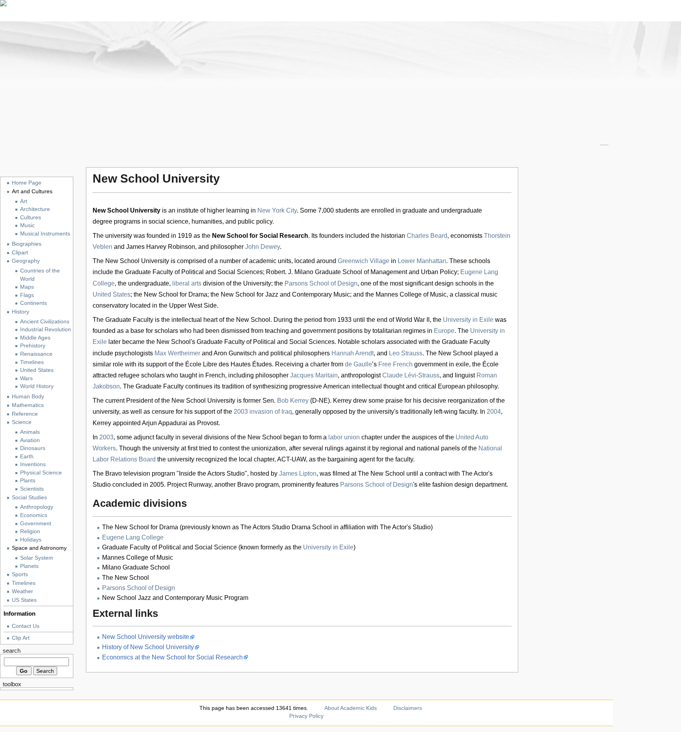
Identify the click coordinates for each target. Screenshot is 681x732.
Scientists (32, 489)
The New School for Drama (140, 527)
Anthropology (36, 507)
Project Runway (189, 484)
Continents (33, 303)
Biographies (26, 244)
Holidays (30, 540)
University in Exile (468, 319)
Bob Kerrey (293, 400)
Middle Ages (35, 338)
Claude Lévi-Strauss (410, 375)
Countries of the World (40, 275)
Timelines (32, 362)
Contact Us (25, 626)
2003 (106, 437)
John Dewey (262, 246)
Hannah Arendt (352, 353)
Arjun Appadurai (164, 423)
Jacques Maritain (314, 375)
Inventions (33, 464)
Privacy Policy (306, 716)
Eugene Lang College (133, 537)
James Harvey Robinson (160, 246)
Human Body (28, 396)
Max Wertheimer (177, 353)
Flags (27, 295)
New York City (277, 210)
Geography (26, 261)
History (20, 311)
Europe (444, 330)
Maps (27, 287)
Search (11, 651)
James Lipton (297, 473)
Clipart (20, 252)
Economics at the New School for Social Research (172, 657)
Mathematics (28, 405)
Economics (33, 515)
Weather (22, 591)
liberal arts (186, 283)
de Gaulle (358, 364)
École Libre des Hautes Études (228, 364)
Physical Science (41, 473)
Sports (20, 574)
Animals (30, 432)
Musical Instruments (45, 234)
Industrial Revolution (45, 329)
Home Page (26, 182)
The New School (125, 577)
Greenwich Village (363, 261)
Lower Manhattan (422, 261)
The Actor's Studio (405, 527)
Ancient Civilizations (44, 322)
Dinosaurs (32, 448)
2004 (494, 411)
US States (24, 600)
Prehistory (32, 346)
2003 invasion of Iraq (263, 411)
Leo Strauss (405, 353)
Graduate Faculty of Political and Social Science (169, 547)
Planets (29, 566)
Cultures (30, 217)
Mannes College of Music (411, 294)
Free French (395, 364)
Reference (25, 414)
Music (27, 225)
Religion (30, 531)
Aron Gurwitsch (235, 353)
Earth (26, 456)
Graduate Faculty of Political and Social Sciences (194, 272)
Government (35, 524)
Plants (27, 481)
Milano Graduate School (136, 567)
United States (111, 294)
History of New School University (148, 647)
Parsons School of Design (321, 283)
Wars (26, 378)
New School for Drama (175, 294)
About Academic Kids (350, 708)
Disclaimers (407, 708)
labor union (344, 437)
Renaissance (36, 354)
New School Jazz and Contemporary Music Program (175, 597)
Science (22, 422)
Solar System (36, 558)
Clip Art (21, 638)
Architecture (35, 209)
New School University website (145, 636)
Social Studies (29, 497)
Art (23, 201)
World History (37, 386)
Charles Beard (427, 235)
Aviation (30, 440)
